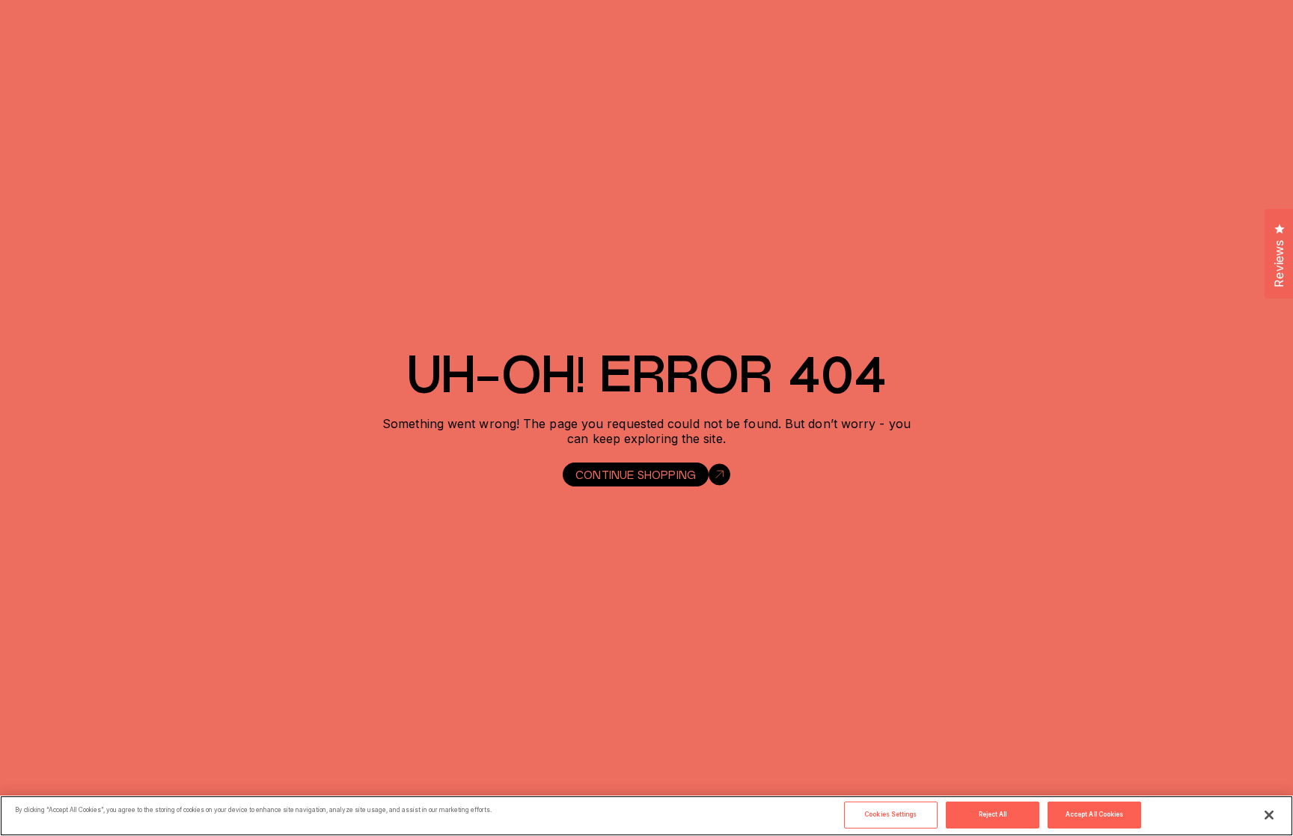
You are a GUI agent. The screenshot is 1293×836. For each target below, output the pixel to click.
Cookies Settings (890, 814)
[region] (646, 816)
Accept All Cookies (1094, 814)
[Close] (1269, 815)
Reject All (993, 814)
